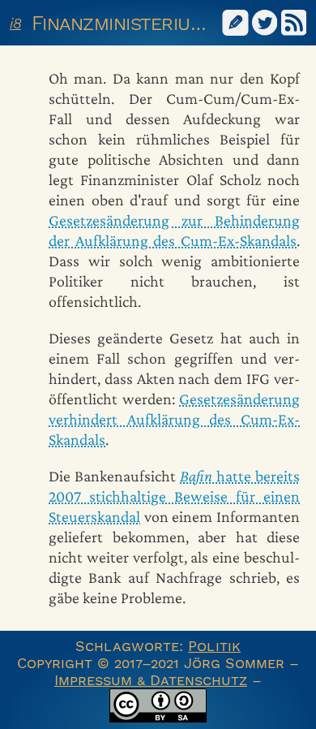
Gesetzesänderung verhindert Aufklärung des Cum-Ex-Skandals (174, 419)
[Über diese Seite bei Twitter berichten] (265, 21)
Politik (214, 645)
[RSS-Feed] (294, 21)
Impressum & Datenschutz (150, 679)
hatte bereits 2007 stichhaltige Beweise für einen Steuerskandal (174, 496)
